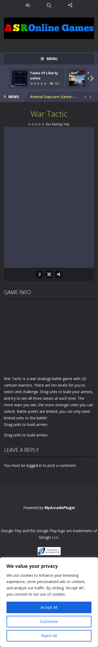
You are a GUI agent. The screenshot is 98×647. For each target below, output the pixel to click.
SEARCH (49, 5)
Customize (49, 621)
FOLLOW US (70, 5)
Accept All (49, 607)
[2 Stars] (33, 124)
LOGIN (28, 5)
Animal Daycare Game (51, 96)
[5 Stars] (43, 124)
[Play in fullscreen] (49, 274)
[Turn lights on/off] (40, 274)
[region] (49, 602)
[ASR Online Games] (49, 27)
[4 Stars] (40, 124)
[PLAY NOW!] (19, 78)
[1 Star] (29, 124)
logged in (34, 465)
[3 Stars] (36, 124)
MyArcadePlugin (59, 507)
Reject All (49, 635)
